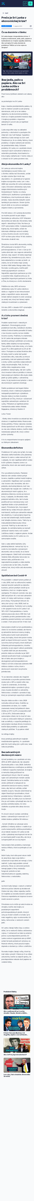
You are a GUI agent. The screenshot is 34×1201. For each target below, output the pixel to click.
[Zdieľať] (31, 26)
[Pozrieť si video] (17, 61)
